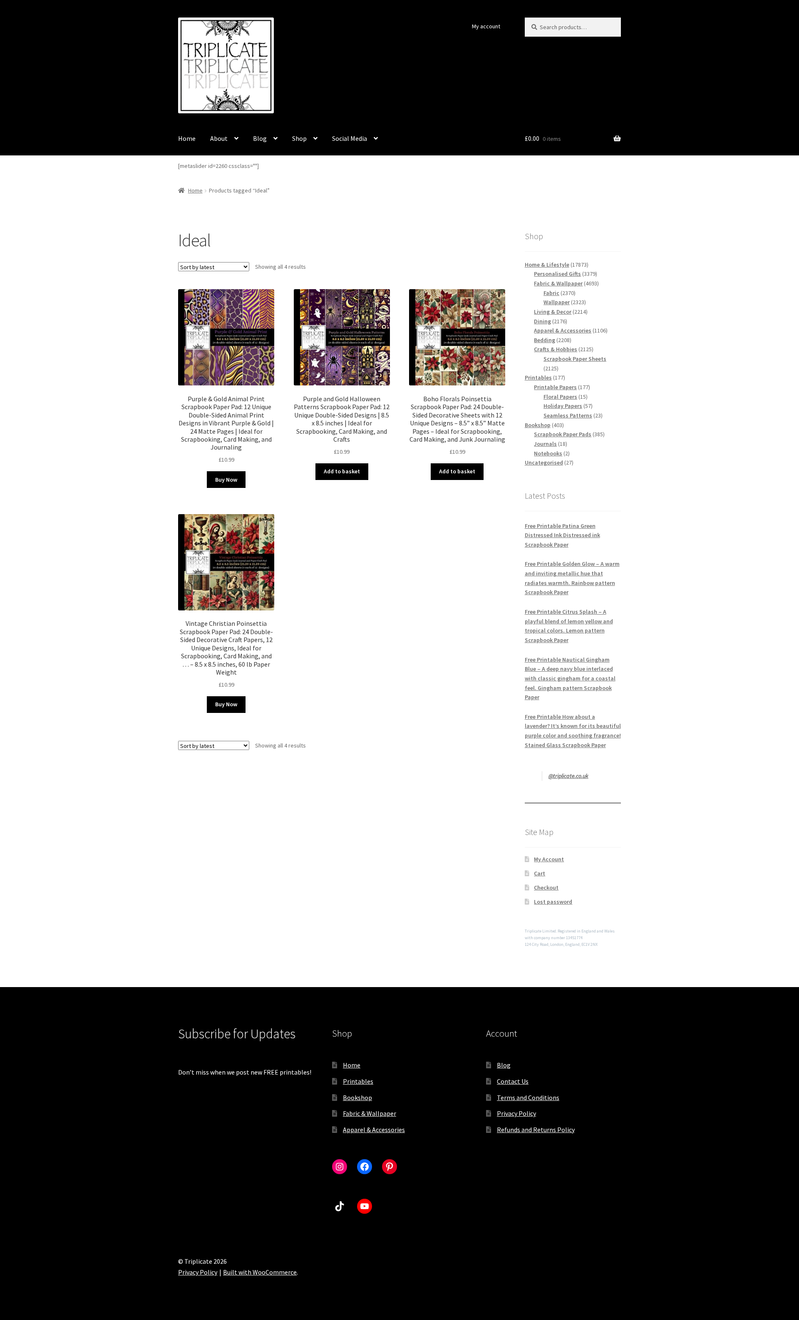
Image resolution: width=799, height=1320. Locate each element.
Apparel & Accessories (374, 1129)
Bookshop (357, 1097)
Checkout (546, 887)
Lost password (553, 901)
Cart (539, 873)
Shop (299, 138)
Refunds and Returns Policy (536, 1129)
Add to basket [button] (342, 471)
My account (486, 26)
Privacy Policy (516, 1113)
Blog (260, 138)
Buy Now (226, 479)
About (219, 138)
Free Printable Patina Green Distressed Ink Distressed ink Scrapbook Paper (562, 535)
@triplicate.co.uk (568, 776)
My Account (549, 859)
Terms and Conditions (528, 1097)
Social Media (349, 138)
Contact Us (513, 1081)
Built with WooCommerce (260, 1272)
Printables (358, 1081)
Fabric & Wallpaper (369, 1113)
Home (187, 138)
